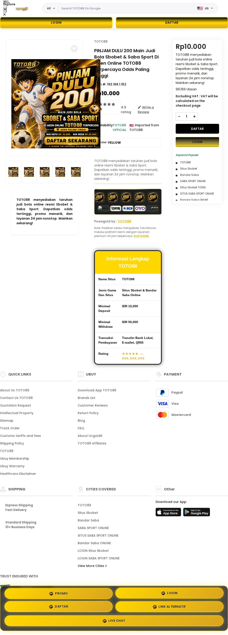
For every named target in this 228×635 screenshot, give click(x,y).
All (49, 8)
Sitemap (6, 420)
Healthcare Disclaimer (18, 473)
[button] (74, 48)
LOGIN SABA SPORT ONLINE (99, 558)
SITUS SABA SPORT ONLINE (98, 535)
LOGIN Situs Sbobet (93, 550)
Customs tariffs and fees (20, 436)
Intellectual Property (16, 413)
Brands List (86, 398)
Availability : (103, 127)
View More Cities (91, 566)
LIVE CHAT (116, 620)
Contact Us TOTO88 (16, 398)
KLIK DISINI (141, 236)
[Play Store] (196, 513)
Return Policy (88, 413)
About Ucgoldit (90, 436)
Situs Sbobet (88, 512)
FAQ (81, 428)
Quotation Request (15, 405)
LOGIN (56, 22)
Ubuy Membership (14, 458)
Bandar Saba (88, 520)
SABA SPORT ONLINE (93, 528)
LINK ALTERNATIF (172, 607)
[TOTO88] (22, 8)
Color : (110, 142)
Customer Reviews (93, 405)
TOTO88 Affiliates (92, 443)
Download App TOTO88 (97, 390)
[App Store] (169, 513)
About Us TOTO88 (14, 390)
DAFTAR (197, 129)
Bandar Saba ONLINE (94, 543)
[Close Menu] (5, 9)
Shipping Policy (12, 443)
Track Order (10, 428)
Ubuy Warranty (12, 466)
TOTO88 (101, 41)
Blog (81, 420)
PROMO (61, 594)
